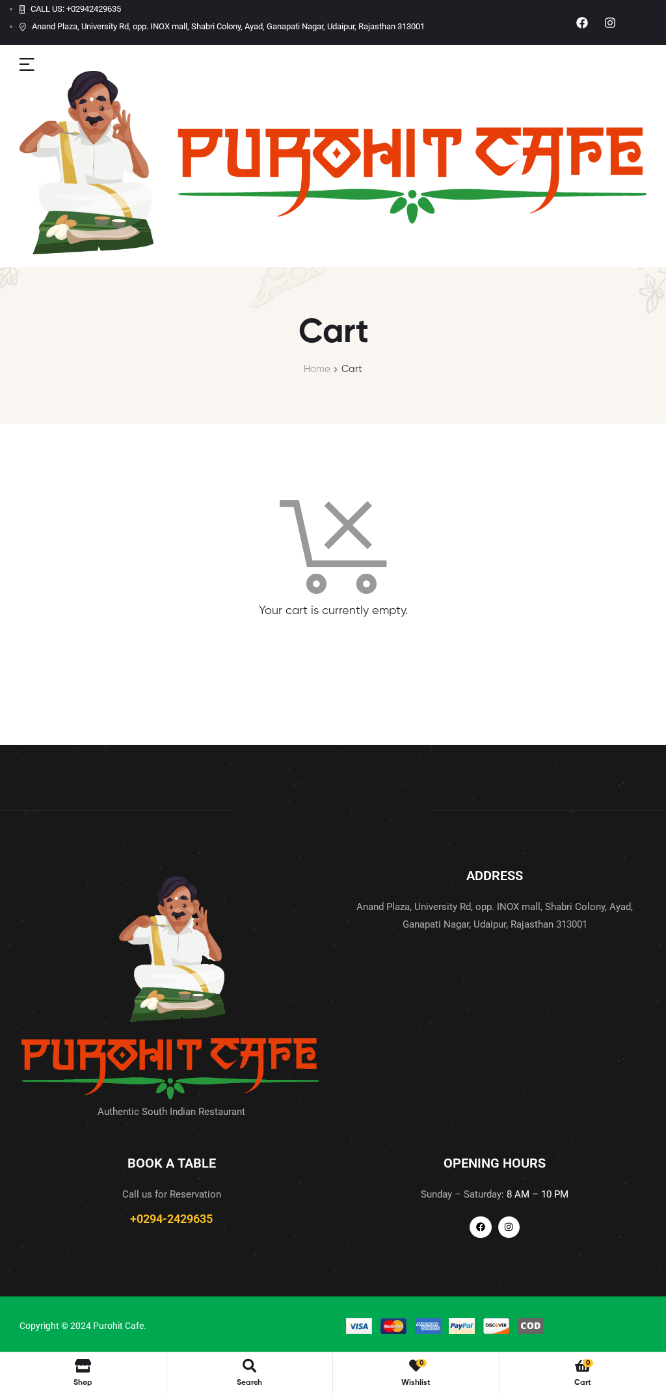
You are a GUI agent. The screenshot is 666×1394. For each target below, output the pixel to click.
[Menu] (27, 64)
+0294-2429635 (171, 1219)
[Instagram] (610, 22)
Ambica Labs (224, 1325)
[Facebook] (582, 22)
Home (317, 369)
